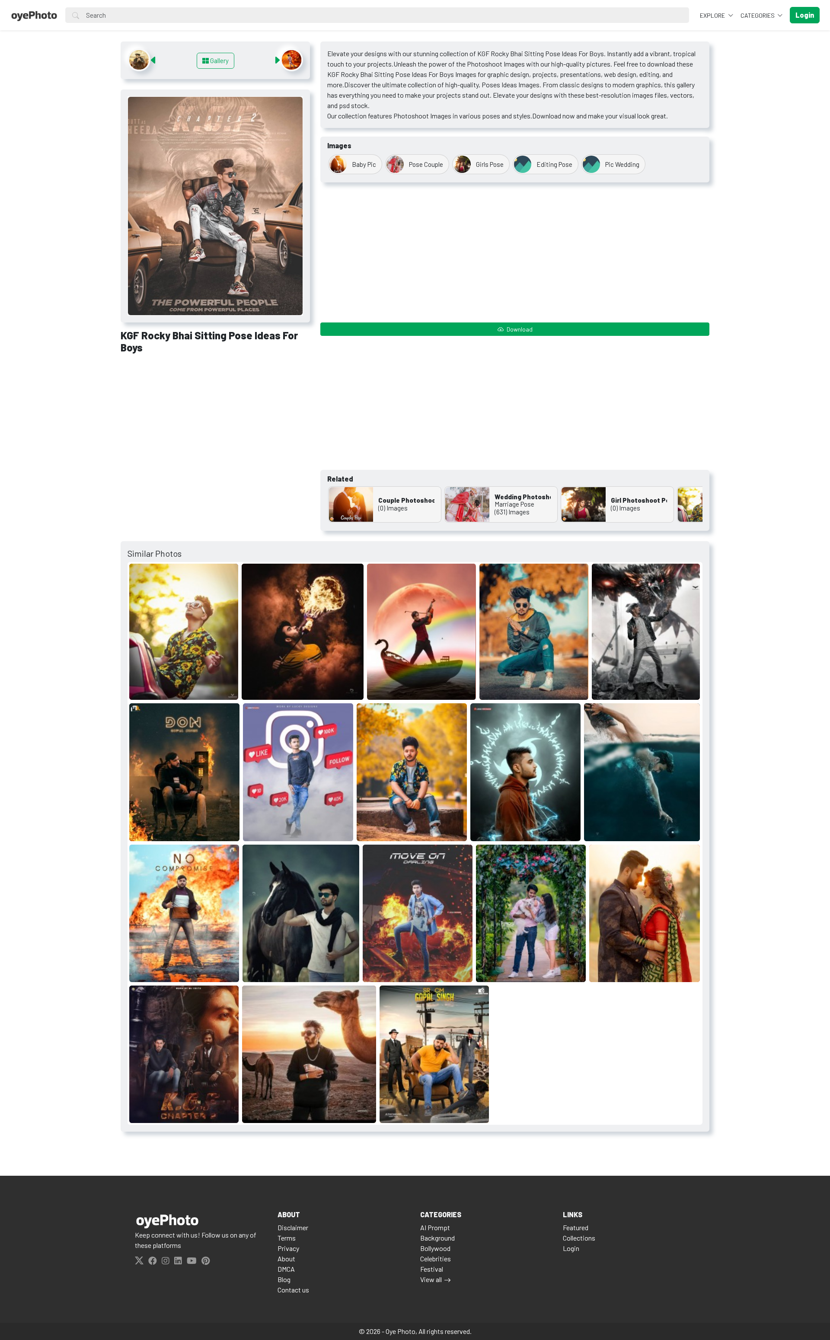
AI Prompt (435, 1227)
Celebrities (435, 1258)
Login (571, 1248)
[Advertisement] (215, 424)
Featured (575, 1227)
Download (519, 329)
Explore (713, 15)
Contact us (293, 1290)
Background (437, 1238)
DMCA (286, 1269)
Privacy (288, 1248)
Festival (431, 1269)
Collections (579, 1238)
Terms (287, 1238)
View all (431, 1279)
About (286, 1258)
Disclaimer (293, 1227)
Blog (284, 1279)
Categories (758, 15)
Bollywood (435, 1248)
